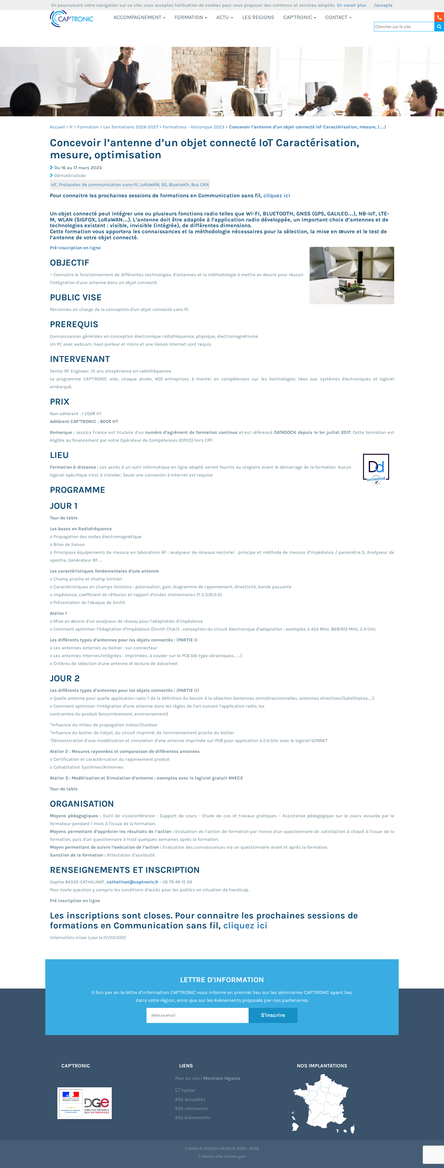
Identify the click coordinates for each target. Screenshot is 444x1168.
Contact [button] (337, 17)
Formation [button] (189, 17)
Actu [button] (223, 17)
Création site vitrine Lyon (222, 1156)
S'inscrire (273, 1015)
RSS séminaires (191, 1108)
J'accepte (383, 5)
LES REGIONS (258, 17)
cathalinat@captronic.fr (133, 882)
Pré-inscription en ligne (75, 247)
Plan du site (187, 1078)
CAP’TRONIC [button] (298, 17)
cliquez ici (276, 195)
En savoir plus (351, 5)
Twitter (187, 1090)
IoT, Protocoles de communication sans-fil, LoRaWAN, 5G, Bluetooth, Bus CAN (130, 184)
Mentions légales (221, 1078)
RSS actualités (190, 1099)
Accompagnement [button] (138, 17)
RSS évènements (193, 1117)
